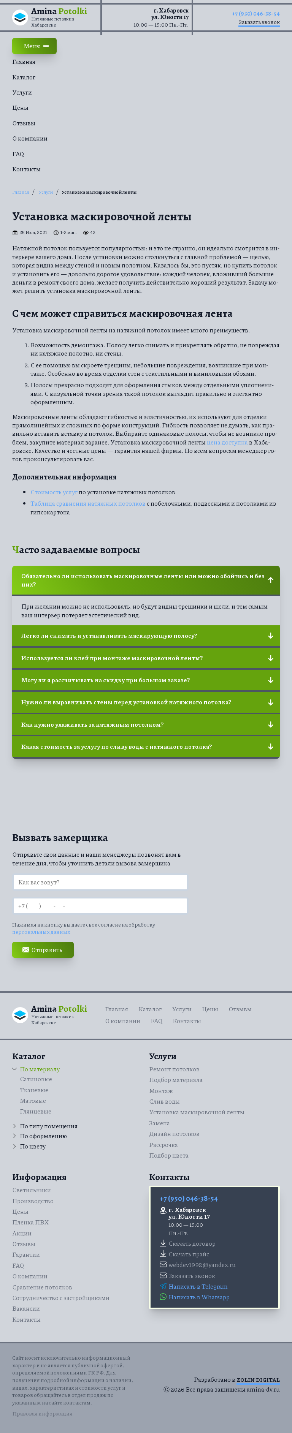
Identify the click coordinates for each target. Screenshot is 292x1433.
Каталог (23, 77)
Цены (20, 107)
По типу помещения (49, 1126)
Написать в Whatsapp (199, 1296)
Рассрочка (163, 1144)
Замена (159, 1122)
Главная (23, 61)
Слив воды (164, 1101)
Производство (33, 1200)
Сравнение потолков (42, 1287)
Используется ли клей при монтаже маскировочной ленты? (112, 657)
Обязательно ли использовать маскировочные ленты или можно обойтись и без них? (143, 579)
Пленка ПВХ (30, 1222)
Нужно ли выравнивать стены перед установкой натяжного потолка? (126, 702)
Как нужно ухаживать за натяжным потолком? (92, 724)
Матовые (33, 1100)
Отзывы (23, 123)
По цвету (33, 1146)
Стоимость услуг (54, 491)
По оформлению (43, 1136)
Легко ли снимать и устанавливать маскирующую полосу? (109, 635)
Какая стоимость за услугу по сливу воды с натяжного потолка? (116, 746)
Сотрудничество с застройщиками (61, 1297)
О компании (30, 138)
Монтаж (161, 1090)
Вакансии (26, 1308)
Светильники (31, 1189)
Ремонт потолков (174, 1068)
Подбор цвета (169, 1155)
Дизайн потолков (174, 1133)
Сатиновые (36, 1078)
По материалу (40, 1069)
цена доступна (227, 442)
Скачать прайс (188, 1254)
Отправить (46, 949)
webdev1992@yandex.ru (202, 1264)
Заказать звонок (259, 21)
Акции (22, 1233)
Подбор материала (176, 1079)
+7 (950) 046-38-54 (256, 13)
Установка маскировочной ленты (196, 1111)
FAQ (18, 153)
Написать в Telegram (198, 1286)
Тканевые (34, 1089)
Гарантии (26, 1254)
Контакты (26, 168)
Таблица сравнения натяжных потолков (88, 503)
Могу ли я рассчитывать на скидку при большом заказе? (105, 679)
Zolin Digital (258, 1379)
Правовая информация (42, 1413)
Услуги (22, 92)
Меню (32, 45)
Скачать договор (192, 1243)
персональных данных (41, 931)
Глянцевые (35, 1111)
